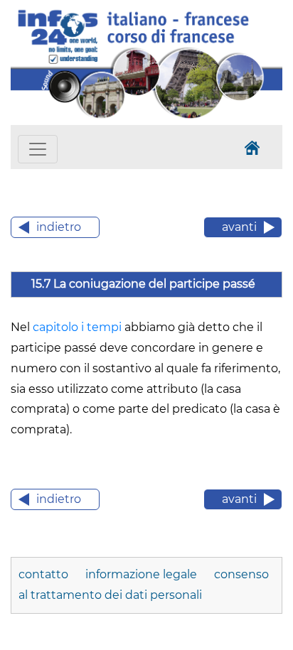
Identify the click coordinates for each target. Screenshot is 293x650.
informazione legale (141, 574)
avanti (239, 227)
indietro (58, 227)
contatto (44, 574)
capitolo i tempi (77, 327)
